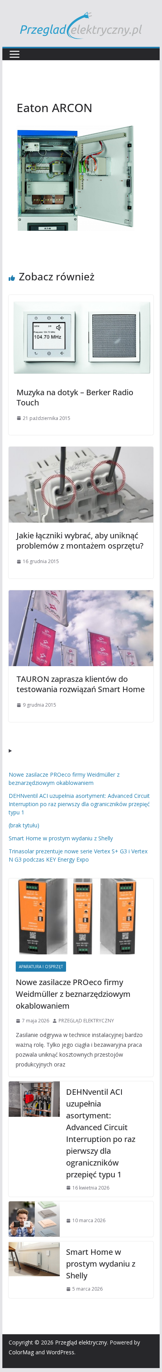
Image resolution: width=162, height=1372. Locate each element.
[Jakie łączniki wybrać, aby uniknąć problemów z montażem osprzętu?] (81, 452)
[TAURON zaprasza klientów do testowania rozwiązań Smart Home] (81, 595)
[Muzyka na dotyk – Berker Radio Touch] (81, 300)
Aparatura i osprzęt (41, 966)
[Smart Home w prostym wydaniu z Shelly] (34, 1269)
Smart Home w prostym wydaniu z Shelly (61, 838)
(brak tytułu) (24, 825)
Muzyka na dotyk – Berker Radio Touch (75, 397)
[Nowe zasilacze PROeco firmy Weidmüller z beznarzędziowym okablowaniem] (81, 916)
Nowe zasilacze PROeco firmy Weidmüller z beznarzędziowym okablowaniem (73, 994)
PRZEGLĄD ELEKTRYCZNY (86, 1020)
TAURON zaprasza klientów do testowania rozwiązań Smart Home (81, 684)
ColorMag (21, 1352)
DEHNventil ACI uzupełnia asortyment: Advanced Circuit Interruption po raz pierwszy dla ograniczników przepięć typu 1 (79, 804)
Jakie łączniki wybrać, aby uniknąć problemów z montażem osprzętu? (80, 540)
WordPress (60, 1352)
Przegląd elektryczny (81, 1342)
